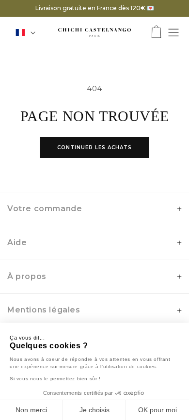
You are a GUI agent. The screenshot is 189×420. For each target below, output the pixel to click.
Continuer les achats (94, 147)
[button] (156, 32)
